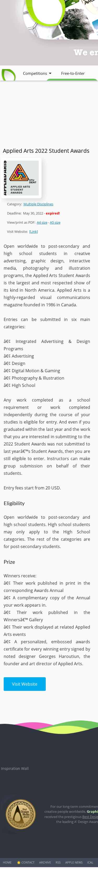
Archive (45, 862)
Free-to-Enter (73, 73)
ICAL (90, 862)
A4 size (42, 222)
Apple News (74, 862)
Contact (27, 862)
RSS (58, 862)
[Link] (33, 231)
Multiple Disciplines (38, 204)
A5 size (55, 222)
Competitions (35, 73)
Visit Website (24, 684)
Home (7, 862)
